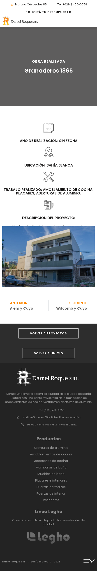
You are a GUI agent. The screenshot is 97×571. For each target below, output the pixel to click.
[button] (93, 21)
